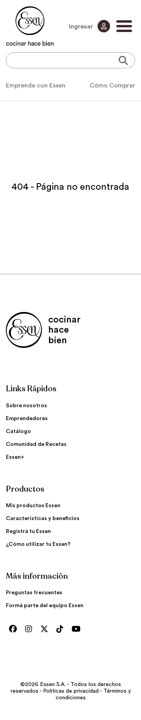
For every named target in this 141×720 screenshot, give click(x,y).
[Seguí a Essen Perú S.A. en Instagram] (30, 629)
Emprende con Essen (35, 85)
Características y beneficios (43, 518)
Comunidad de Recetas (36, 444)
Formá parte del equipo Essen (44, 605)
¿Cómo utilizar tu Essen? (38, 544)
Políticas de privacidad (71, 691)
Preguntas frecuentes (34, 592)
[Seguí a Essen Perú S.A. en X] (46, 629)
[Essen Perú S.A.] (30, 26)
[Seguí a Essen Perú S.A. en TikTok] (61, 629)
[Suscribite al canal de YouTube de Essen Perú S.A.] (78, 629)
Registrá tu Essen (28, 531)
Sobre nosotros (26, 405)
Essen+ (15, 457)
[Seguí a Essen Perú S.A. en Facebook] (15, 629)
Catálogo (18, 431)
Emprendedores (27, 418)
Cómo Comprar (112, 85)
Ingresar (81, 26)
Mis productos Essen (33, 505)
